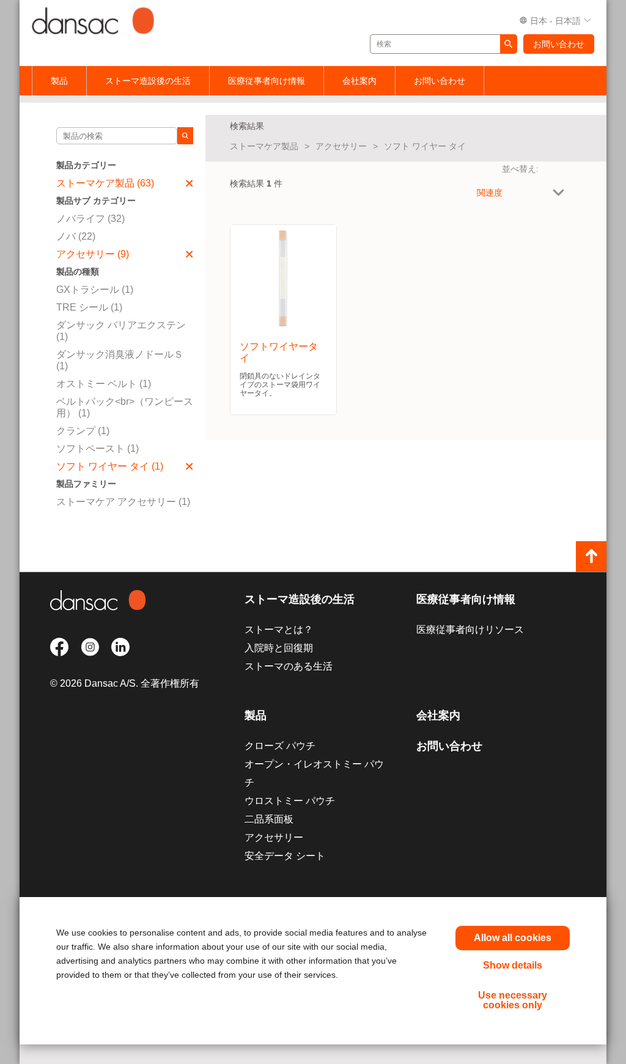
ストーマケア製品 (264, 146)
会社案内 (359, 81)
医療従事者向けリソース (470, 629)
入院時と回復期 (279, 648)
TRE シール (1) (89, 307)
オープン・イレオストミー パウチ (314, 773)
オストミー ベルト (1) (103, 384)
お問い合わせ (558, 44)
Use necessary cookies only (512, 1000)
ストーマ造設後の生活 (148, 81)
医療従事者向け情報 (266, 81)
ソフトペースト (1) (97, 448)
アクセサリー (341, 146)
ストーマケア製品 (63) (105, 183)
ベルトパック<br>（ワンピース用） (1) (124, 407)
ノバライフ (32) (90, 218)
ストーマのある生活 (289, 666)
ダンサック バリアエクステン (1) (121, 331)
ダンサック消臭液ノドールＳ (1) (119, 360)
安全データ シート (285, 856)
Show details (512, 965)
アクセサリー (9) (92, 254)
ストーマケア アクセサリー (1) (123, 502)
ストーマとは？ (279, 629)
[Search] (185, 135)
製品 (59, 81)
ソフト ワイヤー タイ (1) (109, 466)
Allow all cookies (512, 938)
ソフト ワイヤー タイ (425, 146)
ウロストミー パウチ (290, 801)
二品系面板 (269, 819)
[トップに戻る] (591, 556)
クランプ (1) (82, 431)
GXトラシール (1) (94, 289)
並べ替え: (520, 169)
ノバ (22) (75, 236)
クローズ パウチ (280, 746)
